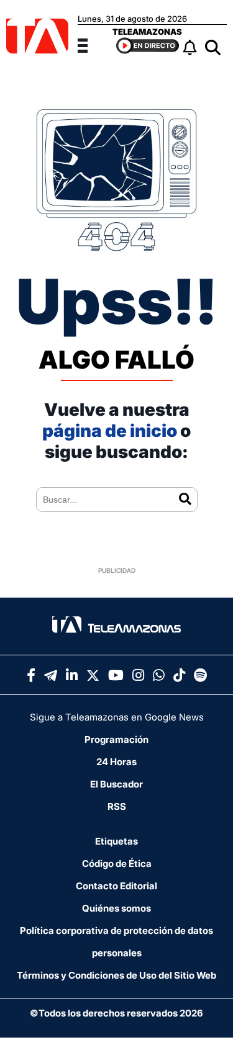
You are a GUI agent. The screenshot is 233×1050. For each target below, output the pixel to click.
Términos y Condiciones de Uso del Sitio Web (116, 975)
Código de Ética (117, 863)
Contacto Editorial (116, 886)
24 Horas (116, 762)
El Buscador (116, 784)
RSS (116, 806)
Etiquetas (116, 841)
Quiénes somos (116, 908)
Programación (116, 739)
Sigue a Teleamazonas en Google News (117, 717)
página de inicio (109, 430)
